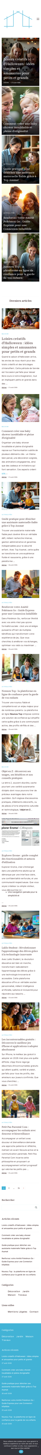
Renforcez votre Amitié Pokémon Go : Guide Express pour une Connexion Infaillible (18, 223)
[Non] (38, 1447)
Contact (34, 1312)
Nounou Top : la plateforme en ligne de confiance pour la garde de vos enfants (19, 272)
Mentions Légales (17, 1312)
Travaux (22, 1295)
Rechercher (8, 1200)
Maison (7, 54)
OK (21, 1452)
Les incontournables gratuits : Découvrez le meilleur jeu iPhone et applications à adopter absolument (20, 1044)
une (4, 473)
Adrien (6, 82)
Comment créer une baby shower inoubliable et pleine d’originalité (20, 127)
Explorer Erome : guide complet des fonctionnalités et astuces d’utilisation (20, 859)
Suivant (23, 1188)
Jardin (25, 1291)
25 (19, 1188)
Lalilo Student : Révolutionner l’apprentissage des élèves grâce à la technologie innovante (20, 951)
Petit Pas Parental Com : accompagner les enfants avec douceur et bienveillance (19, 1130)
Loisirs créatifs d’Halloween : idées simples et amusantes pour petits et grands (19, 68)
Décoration (14, 1291)
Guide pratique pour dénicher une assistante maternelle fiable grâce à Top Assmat (19, 174)
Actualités (9, 164)
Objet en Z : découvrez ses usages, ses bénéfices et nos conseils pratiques (17, 775)
